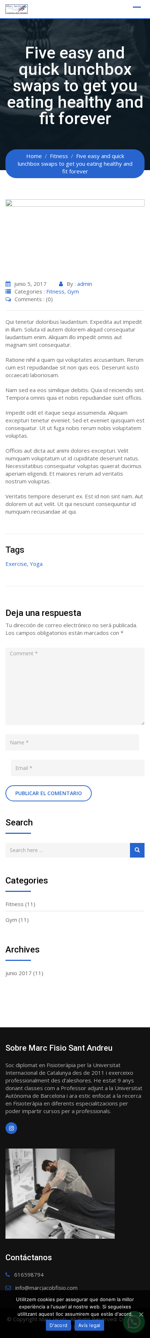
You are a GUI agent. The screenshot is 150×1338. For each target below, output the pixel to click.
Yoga (36, 563)
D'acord (58, 1325)
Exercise (16, 563)
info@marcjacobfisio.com (46, 1287)
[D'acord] (141, 1314)
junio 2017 (18, 973)
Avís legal (89, 1325)
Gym (73, 291)
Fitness (55, 291)
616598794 (29, 1274)
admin (84, 283)
